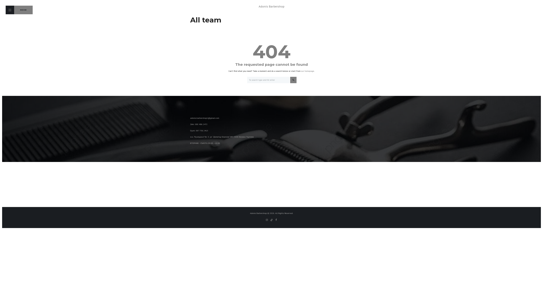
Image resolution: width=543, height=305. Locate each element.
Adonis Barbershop (271, 6)
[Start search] (293, 80)
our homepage (307, 71)
